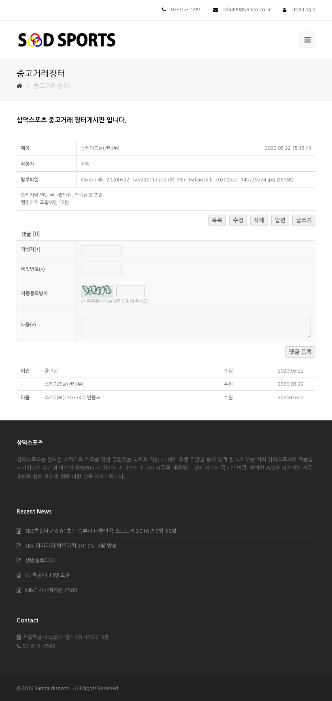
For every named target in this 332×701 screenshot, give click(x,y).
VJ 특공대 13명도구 (47, 575)
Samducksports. (52, 688)
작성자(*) (30, 249)
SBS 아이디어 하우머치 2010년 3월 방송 (71, 545)
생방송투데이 (39, 560)
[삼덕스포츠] (67, 39)
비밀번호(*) (33, 269)
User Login (303, 9)
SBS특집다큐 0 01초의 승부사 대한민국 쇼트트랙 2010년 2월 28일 (101, 531)
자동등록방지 (34, 293)
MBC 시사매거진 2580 (51, 590)
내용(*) (28, 324)
